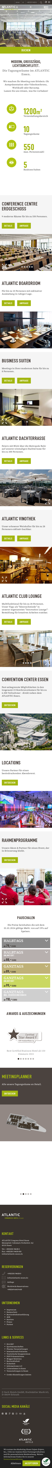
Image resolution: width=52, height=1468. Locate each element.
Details (8, 226)
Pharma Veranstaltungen (17, 1349)
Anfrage (24, 226)
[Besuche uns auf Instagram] (16, 1413)
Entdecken (9, 705)
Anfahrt (18, 2)
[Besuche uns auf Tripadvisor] (20, 1413)
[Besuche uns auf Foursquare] (9, 1413)
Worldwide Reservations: (18, 1286)
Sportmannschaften (15, 1346)
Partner (10, 1324)
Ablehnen (16, 1463)
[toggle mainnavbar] (46, 8)
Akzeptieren (31, 1463)
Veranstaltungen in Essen (17, 1371)
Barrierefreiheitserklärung (18, 1314)
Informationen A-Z (14, 1366)
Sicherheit (11, 1363)
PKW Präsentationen (15, 1356)
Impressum (11, 1309)
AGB (8, 1317)
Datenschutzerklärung (13, 1459)
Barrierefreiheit (13, 1361)
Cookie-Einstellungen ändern (19, 1374)
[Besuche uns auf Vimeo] (12, 1413)
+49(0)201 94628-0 (14, 1273)
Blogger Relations (14, 1359)
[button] (46, 1462)
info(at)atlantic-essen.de (12, 1254)
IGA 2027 (10, 1344)
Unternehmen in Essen (16, 1368)
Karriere (10, 1319)
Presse (9, 1322)
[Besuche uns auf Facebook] (3, 1413)
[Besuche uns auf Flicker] (6, 1413)
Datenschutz (12, 1312)
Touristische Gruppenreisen (19, 1354)
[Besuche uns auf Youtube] (24, 1413)
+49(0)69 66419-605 (14, 1289)
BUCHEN (26, 50)
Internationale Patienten (17, 1351)
